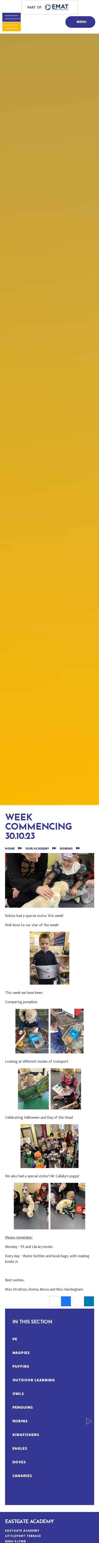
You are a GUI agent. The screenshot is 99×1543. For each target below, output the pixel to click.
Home (10, 848)
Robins (66, 848)
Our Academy (37, 848)
